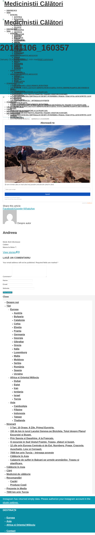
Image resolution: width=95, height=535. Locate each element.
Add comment (45, 59)
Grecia (17, 55)
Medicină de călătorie (18, 474)
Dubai (17, 76)
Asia (12, 89)
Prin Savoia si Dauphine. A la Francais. (29, 92)
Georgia (18, 32)
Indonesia (19, 96)
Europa (13, 15)
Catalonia (19, 40)
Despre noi (11, 10)
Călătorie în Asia (19, 456)
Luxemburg (20, 352)
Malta (17, 61)
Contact (10, 530)
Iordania (18, 83)
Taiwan (18, 416)
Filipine (18, 93)
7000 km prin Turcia (17, 492)
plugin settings (11, 502)
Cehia (16, 42)
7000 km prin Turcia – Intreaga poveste (32, 452)
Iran (16, 81)
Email (5, 284)
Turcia (17, 87)
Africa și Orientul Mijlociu (24, 55)
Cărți (9, 470)
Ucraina (18, 72)
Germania (19, 30)
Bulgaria (18, 38)
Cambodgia (19, 91)
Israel (17, 85)
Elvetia (18, 327)
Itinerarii (11, 83)
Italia (17, 57)
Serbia (17, 66)
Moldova (18, 63)
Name (5, 280)
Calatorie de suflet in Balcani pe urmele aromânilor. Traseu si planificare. (48, 105)
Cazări (13, 481)
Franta (17, 28)
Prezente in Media (16, 488)
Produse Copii (18, 485)
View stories (9, 252)
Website (6, 288)
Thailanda (19, 81)
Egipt (16, 78)
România (18, 68)
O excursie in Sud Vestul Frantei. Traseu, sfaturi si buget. (39, 94)
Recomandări (14, 477)
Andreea (22, 59)
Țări (8, 13)
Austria (18, 17)
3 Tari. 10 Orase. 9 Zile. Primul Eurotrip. (29, 86)
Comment (7, 277)
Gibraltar (19, 34)
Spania (17, 70)
